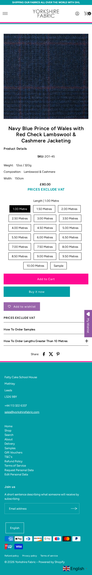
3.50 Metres (70, 218)
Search (8, 434)
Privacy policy (29, 555)
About (8, 439)
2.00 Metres (69, 209)
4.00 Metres (20, 228)
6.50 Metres (70, 237)
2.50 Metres (20, 218)
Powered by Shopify (52, 562)
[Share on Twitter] (51, 353)
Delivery (9, 443)
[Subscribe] (74, 508)
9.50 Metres (70, 256)
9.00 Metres (45, 256)
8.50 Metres (19, 256)
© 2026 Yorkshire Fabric (20, 562)
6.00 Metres (45, 237)
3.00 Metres (45, 218)
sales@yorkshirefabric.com (21, 412)
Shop (7, 430)
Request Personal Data (19, 470)
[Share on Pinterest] (58, 353)
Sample (58, 265)
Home (8, 426)
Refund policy (11, 555)
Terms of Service (15, 465)
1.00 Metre (20, 209)
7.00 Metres (20, 246)
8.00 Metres (70, 246)
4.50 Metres (45, 228)
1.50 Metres (44, 209)
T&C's (8, 456)
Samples (9, 448)
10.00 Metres (35, 265)
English (14, 528)
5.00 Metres (70, 228)
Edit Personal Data (16, 474)
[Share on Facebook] (44, 353)
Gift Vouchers (13, 452)
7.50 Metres (45, 246)
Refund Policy (13, 461)
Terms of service (49, 555)
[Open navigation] (5, 13)
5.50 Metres (19, 237)
